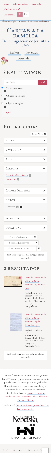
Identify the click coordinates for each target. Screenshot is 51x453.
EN (25, 14)
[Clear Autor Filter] (21, 207)
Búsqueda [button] (36, 3)
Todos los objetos (14, 88)
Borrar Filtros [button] (38, 134)
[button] (25, 141)
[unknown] (11, 178)
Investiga (32, 52)
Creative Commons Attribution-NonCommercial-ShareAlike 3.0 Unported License (25, 397)
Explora (14, 52)
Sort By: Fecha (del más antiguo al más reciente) (25, 256)
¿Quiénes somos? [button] (11, 9)
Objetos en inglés (14, 103)
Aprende (23, 58)
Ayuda (8, 112)
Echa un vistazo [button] (20, 3)
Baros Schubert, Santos (17, 175)
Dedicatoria (9, 14)
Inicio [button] (6, 3)
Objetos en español (15, 95)
